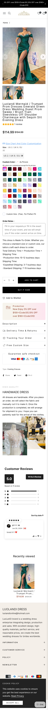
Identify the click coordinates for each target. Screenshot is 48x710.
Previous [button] (5, 57)
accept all (12, 703)
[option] (24, 55)
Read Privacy (17, 696)
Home (5, 23)
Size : (12, 148)
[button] (45, 4)
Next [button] (43, 57)
